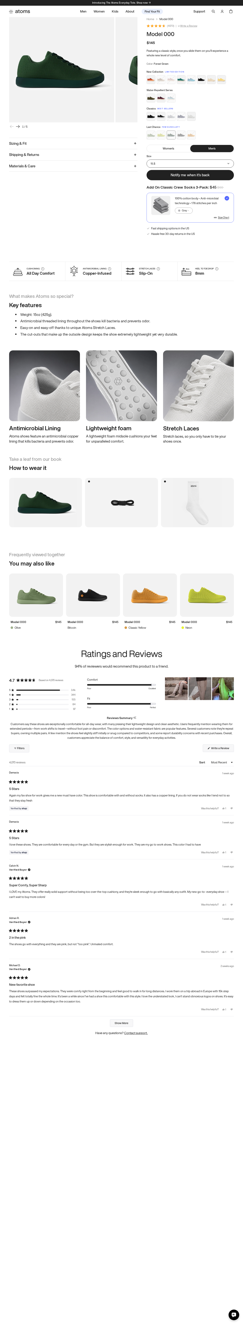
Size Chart (223, 217)
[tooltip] (134, 718)
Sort (202, 762)
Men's (212, 148)
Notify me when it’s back (190, 175)
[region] (199, 688)
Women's (168, 148)
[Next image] (18, 126)
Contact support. (136, 1033)
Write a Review (188, 26)
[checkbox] (190, 208)
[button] (42, 690)
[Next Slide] (231, 688)
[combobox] (184, 211)
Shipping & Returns (24, 154)
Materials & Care (22, 166)
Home (150, 19)
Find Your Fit (152, 11)
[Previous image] (12, 126)
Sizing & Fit (18, 143)
